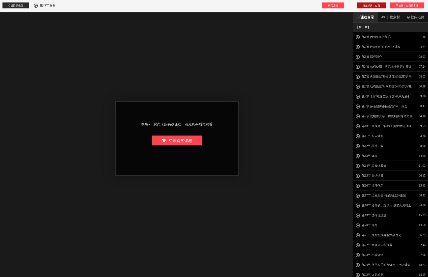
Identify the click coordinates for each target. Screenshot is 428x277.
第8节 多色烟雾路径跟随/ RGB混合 (384, 106)
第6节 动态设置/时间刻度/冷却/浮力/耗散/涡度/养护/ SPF (384, 88)
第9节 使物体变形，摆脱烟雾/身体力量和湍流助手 (384, 117)
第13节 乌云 (369, 156)
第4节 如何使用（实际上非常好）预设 (386, 66)
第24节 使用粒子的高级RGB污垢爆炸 (385, 265)
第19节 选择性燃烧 (373, 215)
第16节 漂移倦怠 (372, 185)
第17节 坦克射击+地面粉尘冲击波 (383, 195)
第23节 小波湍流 (372, 255)
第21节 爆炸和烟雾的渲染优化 (381, 235)
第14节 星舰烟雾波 (373, 165)
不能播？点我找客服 (407, 5)
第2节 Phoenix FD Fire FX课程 (381, 47)
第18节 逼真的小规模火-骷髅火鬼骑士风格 (383, 207)
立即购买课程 (178, 140)
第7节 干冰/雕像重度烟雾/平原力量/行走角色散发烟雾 (383, 98)
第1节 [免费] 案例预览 (376, 37)
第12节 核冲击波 (372, 146)
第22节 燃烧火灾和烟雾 (376, 245)
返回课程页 (16, 5)
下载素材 (392, 17)
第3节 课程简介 (371, 56)
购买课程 (333, 5)
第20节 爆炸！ (370, 225)
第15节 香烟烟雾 (372, 175)
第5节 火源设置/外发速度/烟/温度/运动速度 (384, 78)
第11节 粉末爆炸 (372, 136)
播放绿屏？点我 (371, 5)
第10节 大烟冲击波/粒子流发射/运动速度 (384, 127)
